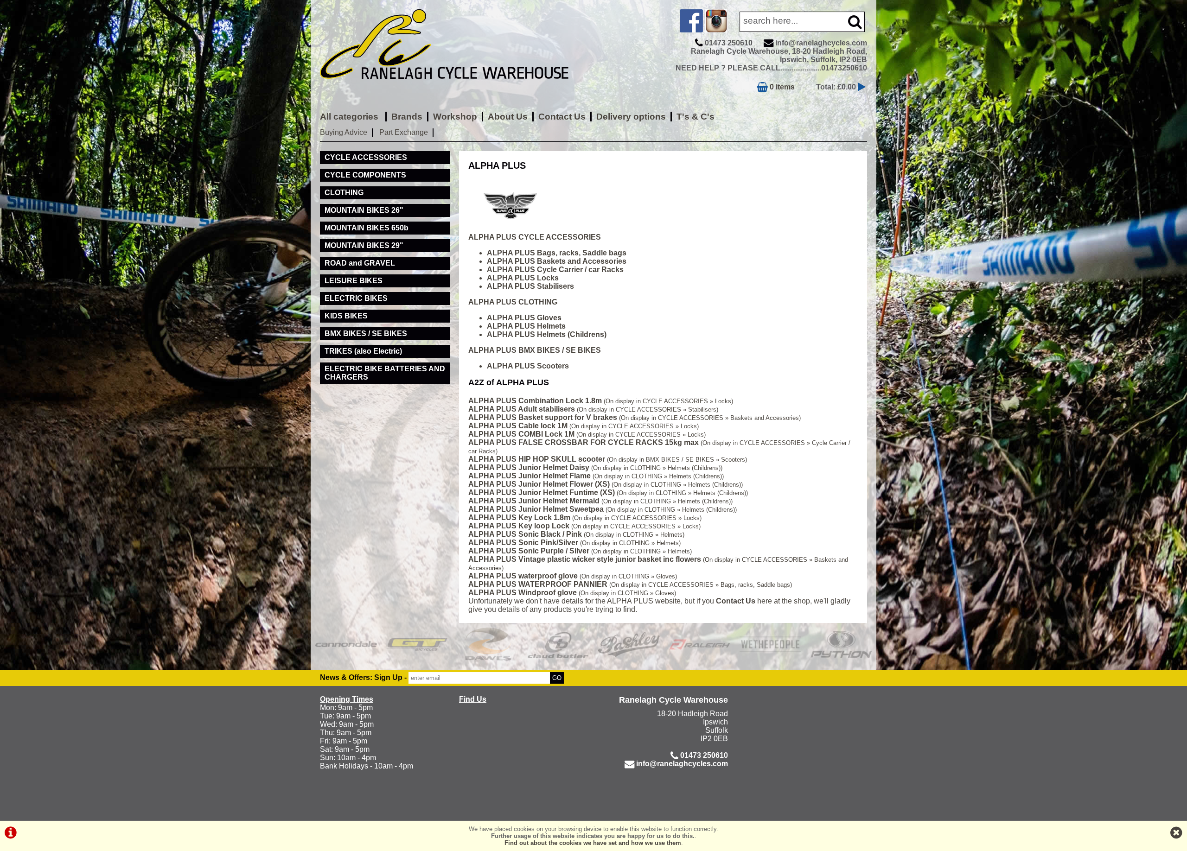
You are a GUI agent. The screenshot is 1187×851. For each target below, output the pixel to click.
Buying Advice (343, 132)
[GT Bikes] (417, 644)
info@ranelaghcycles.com (821, 43)
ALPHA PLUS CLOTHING (512, 302)
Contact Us (562, 116)
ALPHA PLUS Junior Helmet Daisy (528, 467)
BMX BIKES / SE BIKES (366, 333)
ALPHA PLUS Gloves (524, 318)
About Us (508, 116)
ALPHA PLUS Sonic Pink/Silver (523, 542)
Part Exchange (403, 132)
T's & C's (695, 116)
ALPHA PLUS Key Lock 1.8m (519, 517)
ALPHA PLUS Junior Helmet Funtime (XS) (541, 492)
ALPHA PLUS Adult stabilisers (521, 409)
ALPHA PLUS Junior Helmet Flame (529, 476)
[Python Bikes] (841, 644)
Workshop (455, 116)
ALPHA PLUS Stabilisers (530, 286)
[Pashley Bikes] (629, 644)
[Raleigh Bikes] (700, 644)
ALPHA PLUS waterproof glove (523, 576)
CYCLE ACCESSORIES (366, 157)
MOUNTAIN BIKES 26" (364, 210)
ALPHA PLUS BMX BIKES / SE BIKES (534, 350)
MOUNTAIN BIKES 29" (364, 245)
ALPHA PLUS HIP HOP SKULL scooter (536, 459)
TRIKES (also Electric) (363, 351)
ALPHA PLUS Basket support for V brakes (542, 417)
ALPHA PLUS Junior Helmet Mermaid (534, 501)
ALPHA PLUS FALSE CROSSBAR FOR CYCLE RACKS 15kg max (583, 442)
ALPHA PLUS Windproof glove (522, 593)
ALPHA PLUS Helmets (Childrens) (546, 334)
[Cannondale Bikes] (346, 644)
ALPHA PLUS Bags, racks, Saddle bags (556, 253)
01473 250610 (729, 43)
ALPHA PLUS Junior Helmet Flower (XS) (539, 484)
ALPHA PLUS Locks (523, 278)
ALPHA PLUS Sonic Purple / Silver (528, 551)
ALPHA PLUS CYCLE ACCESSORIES (534, 237)
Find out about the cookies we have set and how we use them (592, 842)
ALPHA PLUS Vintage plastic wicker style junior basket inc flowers (584, 559)
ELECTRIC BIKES (356, 298)
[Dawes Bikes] (487, 644)
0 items (781, 87)
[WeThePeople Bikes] (770, 644)
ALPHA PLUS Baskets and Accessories (556, 261)
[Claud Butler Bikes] (558, 644)
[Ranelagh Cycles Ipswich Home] (454, 85)
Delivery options (631, 116)
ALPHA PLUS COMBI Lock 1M (521, 434)
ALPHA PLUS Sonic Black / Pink (525, 534)
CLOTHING (344, 193)
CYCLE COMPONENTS (365, 175)
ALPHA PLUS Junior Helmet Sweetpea (536, 509)
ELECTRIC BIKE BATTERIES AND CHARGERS (385, 373)
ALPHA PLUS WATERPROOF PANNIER (537, 584)
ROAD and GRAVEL (360, 263)
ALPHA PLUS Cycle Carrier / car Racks (555, 269)
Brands (406, 116)
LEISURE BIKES (354, 281)
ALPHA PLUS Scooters (528, 366)
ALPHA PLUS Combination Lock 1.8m (535, 401)
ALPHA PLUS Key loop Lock (518, 526)
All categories (350, 116)
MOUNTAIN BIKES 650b (366, 228)
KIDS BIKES (346, 316)
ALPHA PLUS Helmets (526, 326)
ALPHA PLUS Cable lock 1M (518, 426)
